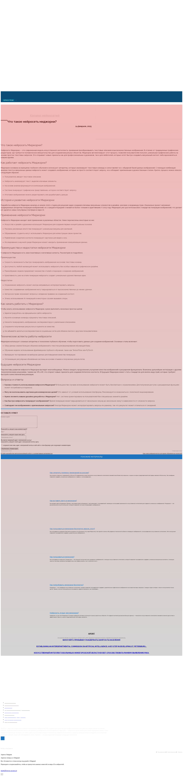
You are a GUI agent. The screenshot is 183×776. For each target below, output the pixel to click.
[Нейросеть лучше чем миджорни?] (22, 615)
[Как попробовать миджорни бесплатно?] (22, 587)
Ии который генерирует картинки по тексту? (15, 677)
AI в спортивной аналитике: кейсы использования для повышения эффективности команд (28, 690)
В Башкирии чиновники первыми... (12, 663)
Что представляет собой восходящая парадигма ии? (17, 682)
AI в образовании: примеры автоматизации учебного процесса (20, 701)
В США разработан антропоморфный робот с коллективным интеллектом (27, 453)
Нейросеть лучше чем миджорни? (64, 613)
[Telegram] (2, 738)
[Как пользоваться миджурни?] (22, 559)
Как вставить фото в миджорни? (63, 501)
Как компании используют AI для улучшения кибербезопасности (21, 696)
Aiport (91, 634)
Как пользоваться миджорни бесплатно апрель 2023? (72, 529)
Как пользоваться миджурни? (62, 557)
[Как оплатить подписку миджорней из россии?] (22, 475)
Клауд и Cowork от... (8, 668)
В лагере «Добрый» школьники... (11, 673)
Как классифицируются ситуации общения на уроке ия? (162, 453)
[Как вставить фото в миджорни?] (22, 503)
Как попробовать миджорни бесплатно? (66, 585)
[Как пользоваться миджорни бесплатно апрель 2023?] (22, 531)
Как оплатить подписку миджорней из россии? (69, 473)
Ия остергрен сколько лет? (9, 687)
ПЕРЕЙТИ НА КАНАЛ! (9, 771)
